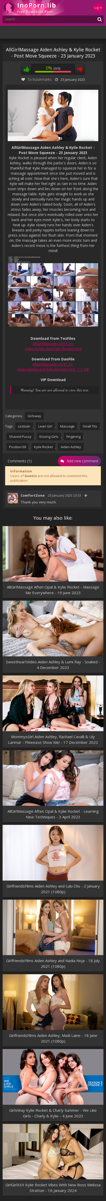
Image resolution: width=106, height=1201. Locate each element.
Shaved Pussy (20, 436)
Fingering (73, 436)
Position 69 (17, 447)
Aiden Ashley (71, 447)
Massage (67, 426)
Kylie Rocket (43, 447)
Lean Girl (45, 426)
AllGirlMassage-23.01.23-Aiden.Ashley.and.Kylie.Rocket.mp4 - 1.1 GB (53, 367)
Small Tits (90, 426)
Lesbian (24, 426)
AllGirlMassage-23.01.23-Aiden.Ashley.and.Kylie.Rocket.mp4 (53, 346)
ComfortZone (33, 495)
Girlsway (34, 416)
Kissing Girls (48, 436)
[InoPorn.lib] (33, 7)
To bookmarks (40, 79)
